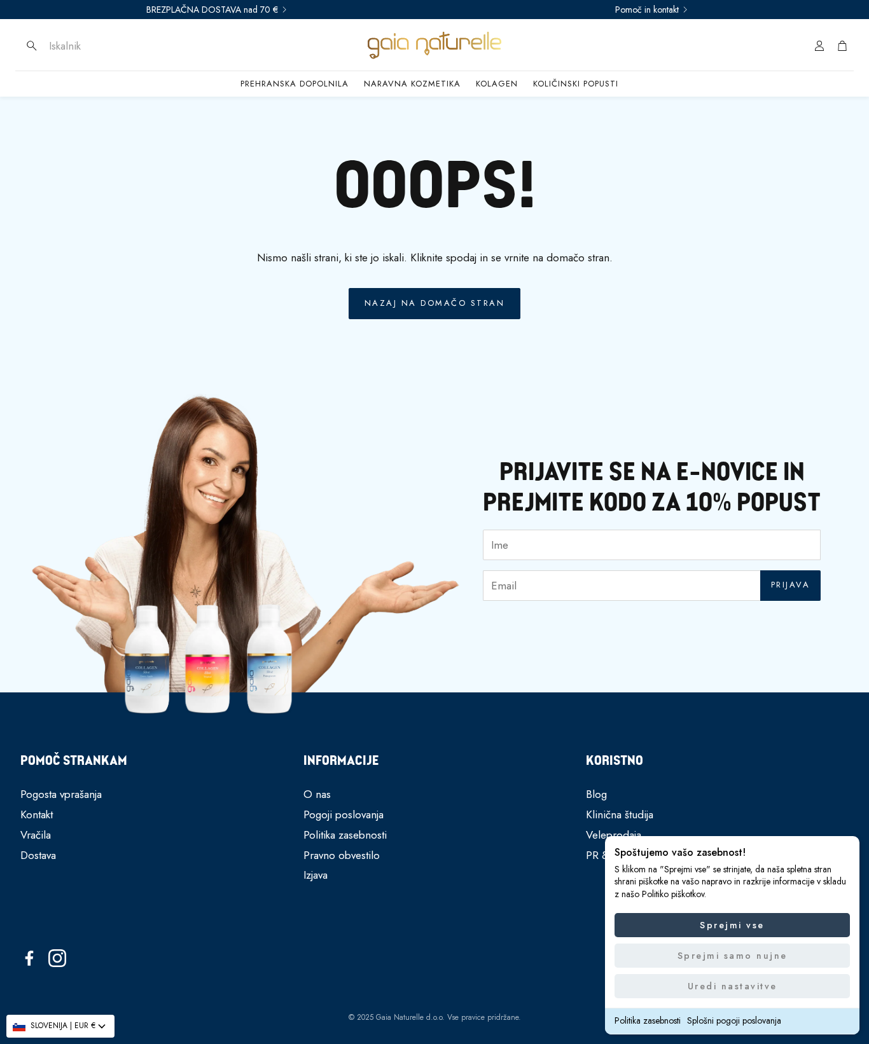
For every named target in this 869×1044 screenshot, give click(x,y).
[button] (105, 46)
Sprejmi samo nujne (733, 955)
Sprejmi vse (732, 925)
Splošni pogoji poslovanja (734, 1020)
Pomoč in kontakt (647, 9)
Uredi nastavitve (732, 986)
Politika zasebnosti (648, 1020)
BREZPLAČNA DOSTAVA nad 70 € (212, 9)
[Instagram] (57, 958)
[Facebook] (29, 958)
